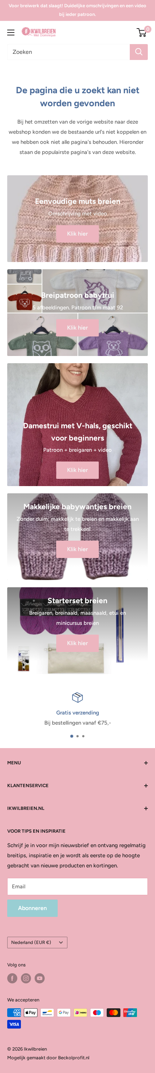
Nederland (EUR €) (31, 942)
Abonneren (32, 908)
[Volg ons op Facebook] (12, 978)
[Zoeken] (139, 52)
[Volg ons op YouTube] (40, 978)
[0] (141, 32)
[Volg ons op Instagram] (26, 978)
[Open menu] (10, 32)
